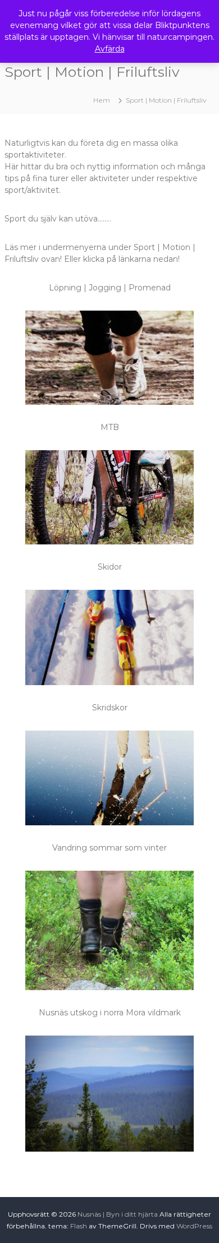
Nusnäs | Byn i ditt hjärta (117, 1214)
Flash (78, 1226)
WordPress (194, 1226)
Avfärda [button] (110, 49)
